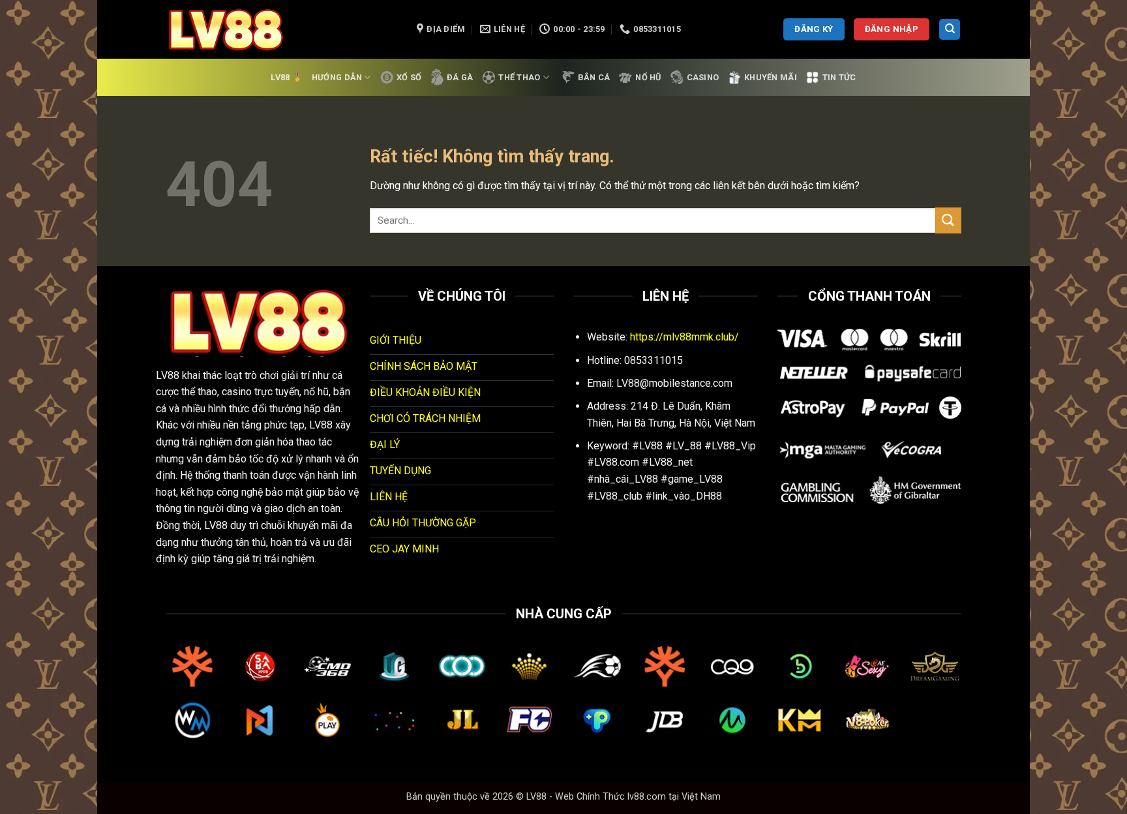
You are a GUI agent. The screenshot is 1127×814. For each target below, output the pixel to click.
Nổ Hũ (648, 77)
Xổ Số (409, 77)
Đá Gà (460, 77)
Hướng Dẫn (337, 77)
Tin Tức (839, 77)
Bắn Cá (594, 77)
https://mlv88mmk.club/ (684, 337)
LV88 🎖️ (287, 77)
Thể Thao (519, 77)
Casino (703, 77)
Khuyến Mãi (770, 77)
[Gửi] (948, 220)
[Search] (949, 29)
